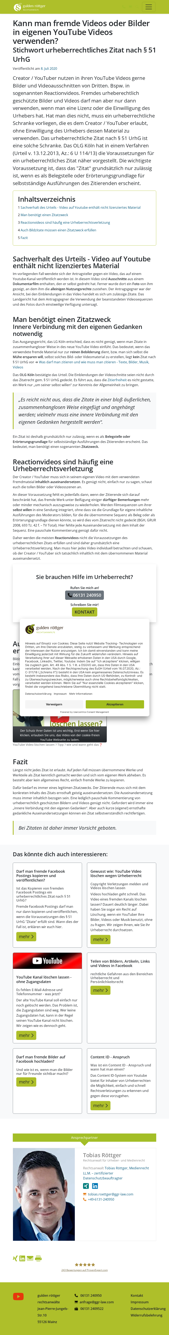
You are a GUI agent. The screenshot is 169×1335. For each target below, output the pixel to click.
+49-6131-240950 (101, 1199)
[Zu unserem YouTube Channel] (19, 1296)
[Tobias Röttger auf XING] (87, 1186)
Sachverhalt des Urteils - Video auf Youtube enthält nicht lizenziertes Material (79, 207)
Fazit (23, 237)
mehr (25, 936)
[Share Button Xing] (15, 1258)
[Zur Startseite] (30, 6)
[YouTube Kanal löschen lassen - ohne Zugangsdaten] (47, 961)
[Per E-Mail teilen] (30, 1258)
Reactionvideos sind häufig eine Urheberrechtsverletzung (64, 222)
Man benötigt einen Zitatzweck (43, 215)
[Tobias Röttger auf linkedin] (95, 1186)
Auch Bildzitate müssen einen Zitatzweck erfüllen (57, 230)
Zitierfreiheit (118, 380)
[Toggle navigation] (148, 7)
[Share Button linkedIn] (22, 1258)
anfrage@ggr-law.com (97, 1302)
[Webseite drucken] (38, 1258)
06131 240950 (91, 1295)
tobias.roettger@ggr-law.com (110, 1194)
